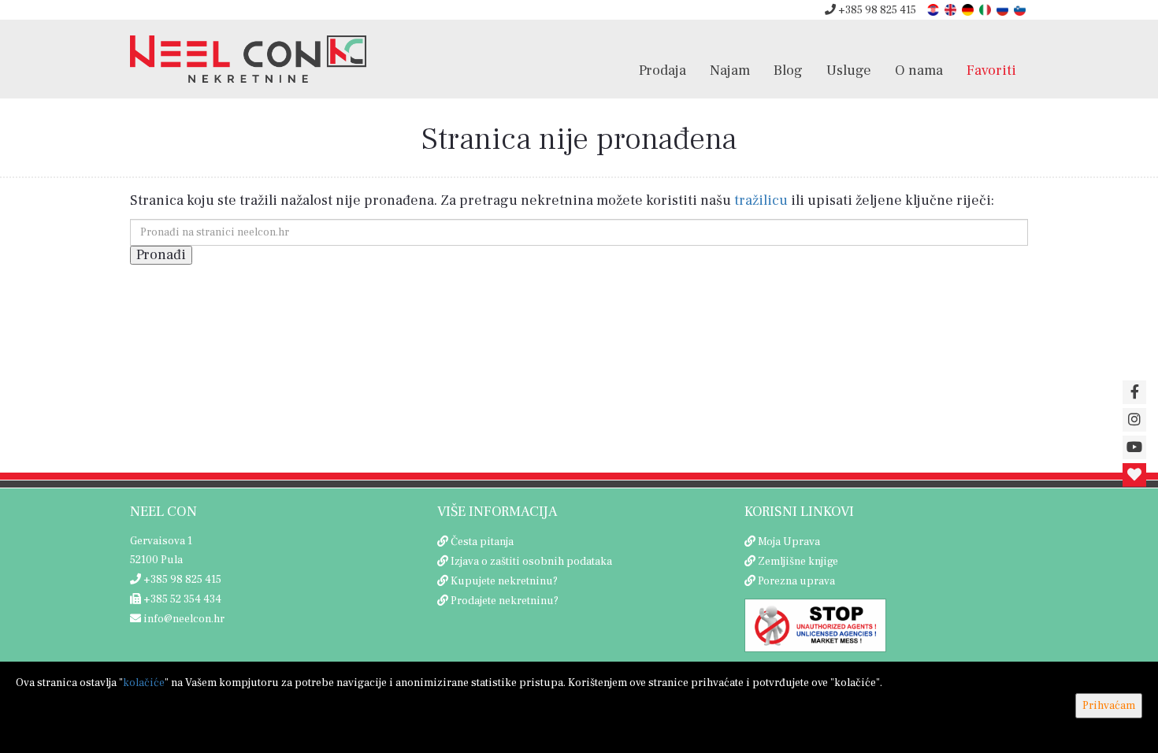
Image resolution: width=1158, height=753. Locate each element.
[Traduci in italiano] (986, 9)
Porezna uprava (796, 581)
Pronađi (161, 255)
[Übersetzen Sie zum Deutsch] (969, 9)
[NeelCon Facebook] (1134, 392)
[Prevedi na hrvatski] (934, 9)
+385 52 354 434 (181, 599)
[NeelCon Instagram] (1134, 420)
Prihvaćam (1108, 706)
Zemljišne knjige (798, 562)
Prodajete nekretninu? (505, 601)
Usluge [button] (848, 70)
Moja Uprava (789, 542)
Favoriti (991, 70)
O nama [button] (919, 70)
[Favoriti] (1134, 475)
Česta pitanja (482, 542)
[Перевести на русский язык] (1004, 9)
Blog (788, 70)
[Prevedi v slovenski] (1021, 9)
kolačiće (144, 683)
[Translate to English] (952, 9)
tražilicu (761, 200)
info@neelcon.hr (183, 619)
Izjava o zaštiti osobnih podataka (531, 562)
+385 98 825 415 (876, 10)
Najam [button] (730, 70)
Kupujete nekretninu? (504, 581)
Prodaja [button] (662, 70)
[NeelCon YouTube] (1134, 447)
